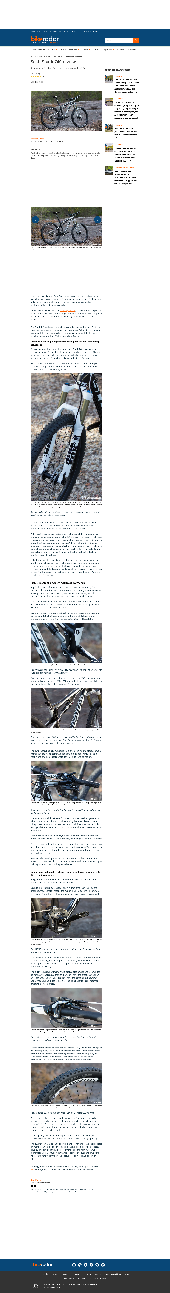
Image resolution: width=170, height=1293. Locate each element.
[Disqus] (69, 1230)
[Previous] (35, 219)
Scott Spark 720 (67, 310)
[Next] (97, 219)
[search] (136, 40)
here (33, 1169)
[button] (66, 229)
